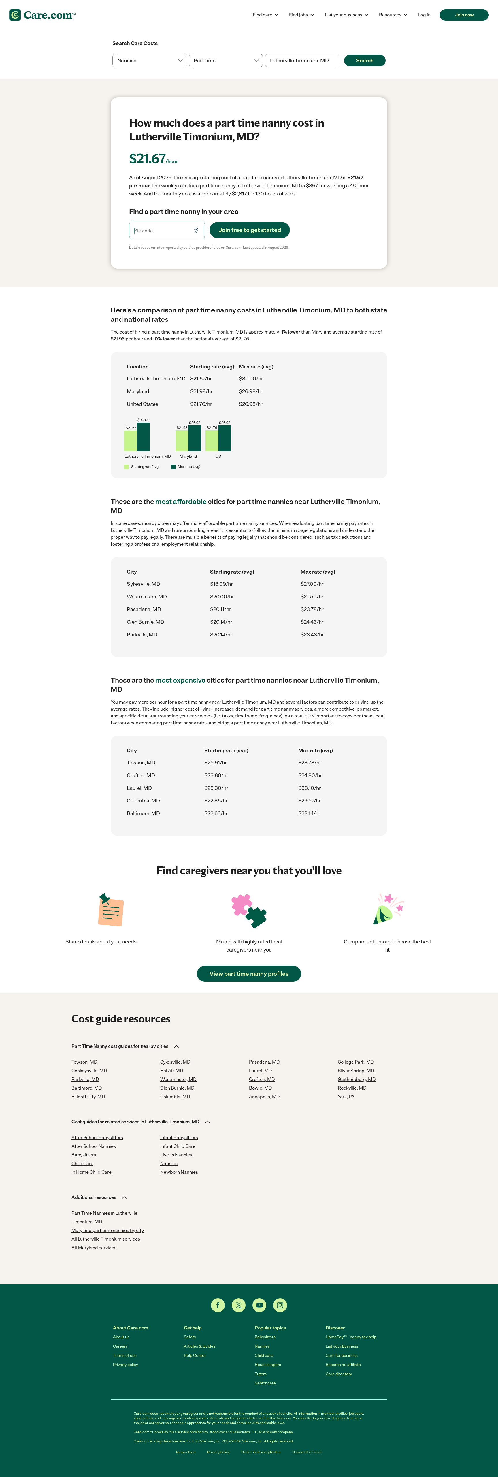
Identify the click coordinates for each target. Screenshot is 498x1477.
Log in (424, 15)
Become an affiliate (343, 1364)
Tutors (261, 1374)
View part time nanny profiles (249, 973)
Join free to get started (250, 230)
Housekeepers (268, 1364)
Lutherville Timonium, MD (156, 379)
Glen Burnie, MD (145, 622)
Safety (190, 1337)
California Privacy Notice (261, 1452)
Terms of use (125, 1355)
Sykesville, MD (143, 584)
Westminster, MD (147, 597)
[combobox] (302, 60)
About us (121, 1337)
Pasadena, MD (144, 609)
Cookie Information (307, 1452)
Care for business (342, 1355)
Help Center (195, 1355)
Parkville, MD (142, 635)
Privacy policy (125, 1364)
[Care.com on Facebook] (218, 1305)
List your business (342, 1346)
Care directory (339, 1374)
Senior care (265, 1383)
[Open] (339, 60)
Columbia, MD (143, 801)
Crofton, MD (141, 775)
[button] (125, 1046)
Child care (264, 1355)
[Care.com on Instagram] (280, 1305)
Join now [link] (464, 15)
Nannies (262, 1346)
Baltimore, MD (143, 813)
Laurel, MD (139, 788)
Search (365, 60)
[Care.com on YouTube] (259, 1305)
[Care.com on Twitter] (239, 1305)
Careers (120, 1346)
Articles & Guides (199, 1346)
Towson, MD (141, 763)
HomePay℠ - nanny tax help (351, 1337)
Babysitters (265, 1337)
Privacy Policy (218, 1452)
